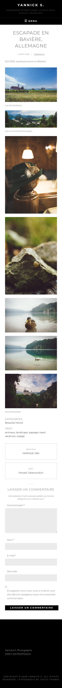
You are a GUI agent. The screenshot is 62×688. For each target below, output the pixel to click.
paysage (33, 432)
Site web (12, 571)
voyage (21, 436)
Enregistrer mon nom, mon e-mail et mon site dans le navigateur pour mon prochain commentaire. (31, 594)
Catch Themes (49, 679)
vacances (10, 436)
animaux (10, 432)
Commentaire (16, 505)
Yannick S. (31, 5)
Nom (10, 540)
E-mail (11, 555)
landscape (22, 432)
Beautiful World (14, 422)
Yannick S (39, 54)
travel (42, 432)
